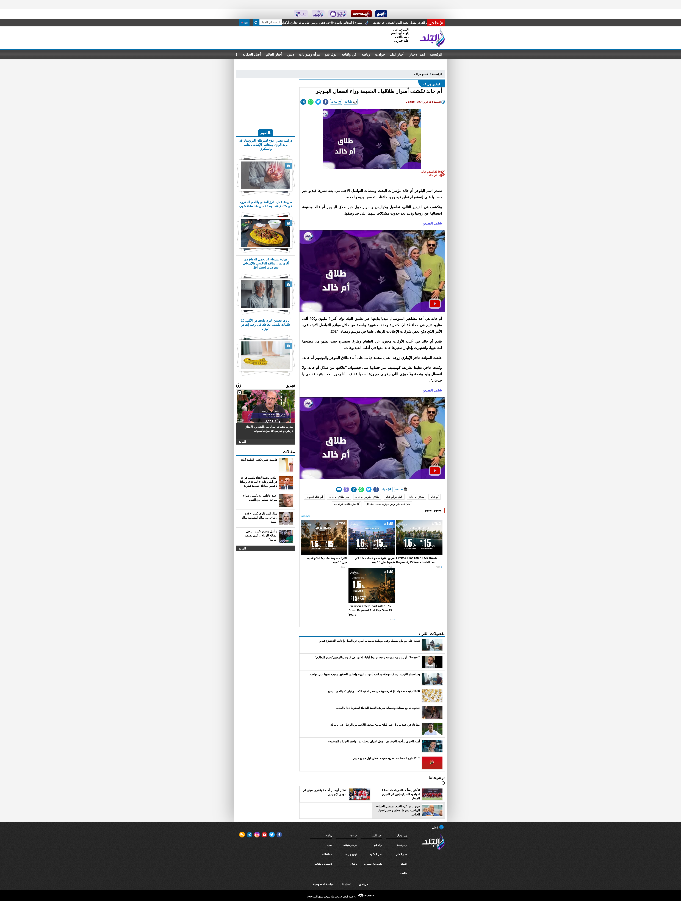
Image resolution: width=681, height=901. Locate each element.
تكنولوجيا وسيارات (373, 863)
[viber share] (346, 489)
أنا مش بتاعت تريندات (346, 503)
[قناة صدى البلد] (381, 13)
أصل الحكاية (252, 54)
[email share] (303, 102)
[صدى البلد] (432, 38)
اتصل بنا (346, 884)
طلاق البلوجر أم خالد (367, 496)
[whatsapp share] (311, 102)
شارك (334, 101)
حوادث (380, 54)
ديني (290, 54)
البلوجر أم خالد (394, 496)
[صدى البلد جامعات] (337, 13)
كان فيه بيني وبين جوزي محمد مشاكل (388, 503)
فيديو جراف (421, 73)
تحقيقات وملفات (323, 863)
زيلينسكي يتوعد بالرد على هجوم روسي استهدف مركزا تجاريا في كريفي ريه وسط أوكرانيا (347, 22)
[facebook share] (325, 102)
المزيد (242, 441)
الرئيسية (436, 54)
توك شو (330, 54)
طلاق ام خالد (416, 496)
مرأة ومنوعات (309, 54)
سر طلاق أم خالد (339, 496)
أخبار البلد (397, 54)
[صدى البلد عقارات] (318, 13)
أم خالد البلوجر (314, 496)
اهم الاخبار (417, 54)
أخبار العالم (274, 54)
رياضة (365, 54)
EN (246, 22)
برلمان (353, 863)
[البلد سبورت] (361, 13)
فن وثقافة (348, 54)
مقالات (404, 873)
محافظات (327, 854)
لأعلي (435, 827)
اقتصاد (404, 863)
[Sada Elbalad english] (301, 13)
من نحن (363, 884)
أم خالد (434, 496)
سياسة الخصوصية (323, 884)
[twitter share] (318, 102)
